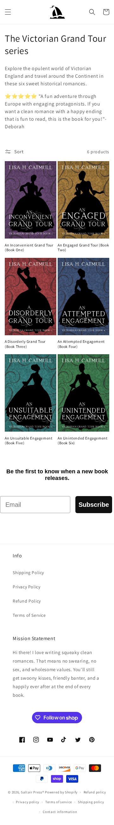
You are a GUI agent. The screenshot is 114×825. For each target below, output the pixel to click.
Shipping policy (91, 802)
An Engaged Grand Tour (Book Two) (83, 247)
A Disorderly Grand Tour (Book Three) (25, 344)
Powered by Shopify (61, 792)
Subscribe (94, 504)
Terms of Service (29, 615)
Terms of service (58, 802)
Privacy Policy (26, 587)
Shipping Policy (28, 572)
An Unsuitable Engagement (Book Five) (28, 441)
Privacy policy (27, 802)
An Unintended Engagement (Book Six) (82, 441)
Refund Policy (27, 601)
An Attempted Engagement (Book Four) (81, 344)
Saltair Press (31, 792)
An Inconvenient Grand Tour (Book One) (29, 247)
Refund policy (95, 792)
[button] (8, 12)
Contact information (60, 812)
